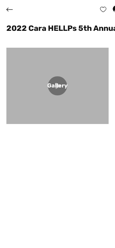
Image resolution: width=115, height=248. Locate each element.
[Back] (14, 9)
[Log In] (110, 8)
